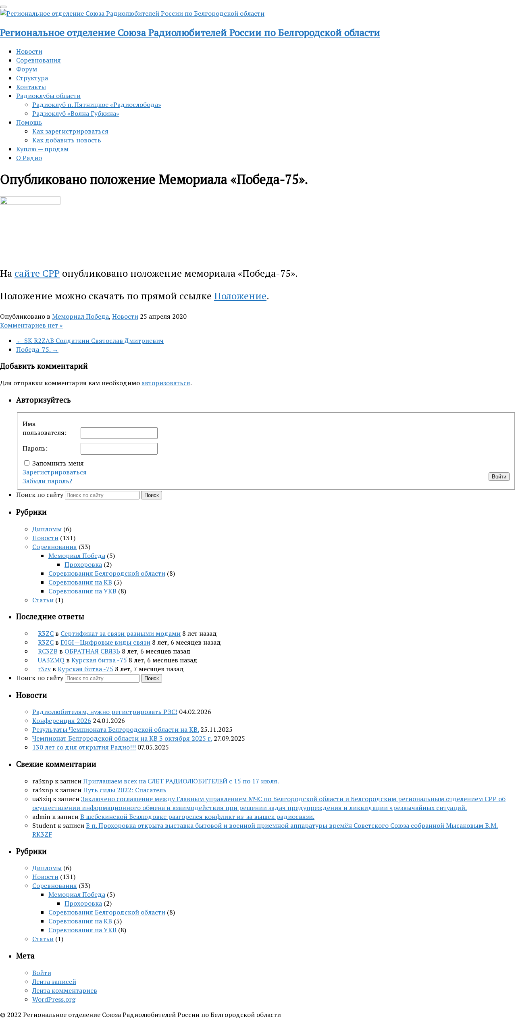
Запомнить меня (58, 463)
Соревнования (38, 60)
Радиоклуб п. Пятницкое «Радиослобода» (96, 104)
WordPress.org (53, 999)
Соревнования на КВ (80, 582)
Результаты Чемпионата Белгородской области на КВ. (115, 729)
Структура (32, 77)
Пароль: (35, 448)
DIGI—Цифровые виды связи (105, 642)
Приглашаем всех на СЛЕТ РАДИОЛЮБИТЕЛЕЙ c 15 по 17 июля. (181, 781)
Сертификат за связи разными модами (120, 633)
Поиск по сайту (40, 494)
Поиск (151, 495)
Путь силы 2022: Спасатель (124, 789)
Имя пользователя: (45, 428)
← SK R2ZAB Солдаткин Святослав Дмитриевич (90, 340)
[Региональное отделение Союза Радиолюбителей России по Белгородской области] (132, 13)
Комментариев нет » (31, 325)
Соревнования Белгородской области (106, 573)
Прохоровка (83, 564)
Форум (26, 69)
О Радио (29, 157)
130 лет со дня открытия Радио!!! (84, 747)
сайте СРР (37, 273)
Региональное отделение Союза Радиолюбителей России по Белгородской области (190, 32)
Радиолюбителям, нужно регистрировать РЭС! (104, 711)
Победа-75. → (37, 349)
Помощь (29, 122)
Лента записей (54, 981)
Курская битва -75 (99, 660)
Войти (499, 477)
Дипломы (47, 528)
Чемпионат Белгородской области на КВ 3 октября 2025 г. (122, 738)
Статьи (43, 599)
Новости (29, 51)
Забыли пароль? (47, 480)
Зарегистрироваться (55, 472)
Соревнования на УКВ (82, 591)
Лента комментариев (64, 990)
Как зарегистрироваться (70, 131)
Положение (240, 295)
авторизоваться (165, 382)
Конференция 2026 (61, 720)
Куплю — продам (42, 148)
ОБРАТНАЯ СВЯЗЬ (92, 651)
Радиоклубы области (48, 95)
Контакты (31, 86)
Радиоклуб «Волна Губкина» (75, 113)
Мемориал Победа (80, 316)
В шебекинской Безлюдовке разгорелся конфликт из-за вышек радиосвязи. (197, 816)
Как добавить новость (66, 140)
